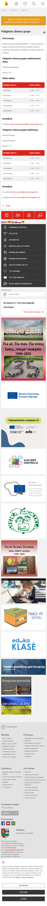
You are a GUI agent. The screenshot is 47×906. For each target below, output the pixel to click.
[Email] (13, 823)
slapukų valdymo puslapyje (25, 877)
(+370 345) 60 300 (10, 848)
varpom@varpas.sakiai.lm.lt (14, 850)
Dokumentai (14, 240)
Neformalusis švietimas (33, 743)
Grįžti (8, 206)
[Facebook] (3, 823)
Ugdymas (24, 10)
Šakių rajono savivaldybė (24, 833)
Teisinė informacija (31, 795)
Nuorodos (28, 772)
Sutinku (24, 899)
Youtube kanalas (16, 277)
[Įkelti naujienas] (16, 3)
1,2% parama (14, 271)
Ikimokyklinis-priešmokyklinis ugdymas (34, 739)
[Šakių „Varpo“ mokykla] (5, 3)
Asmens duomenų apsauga (34, 777)
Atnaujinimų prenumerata (20, 284)
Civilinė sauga (29, 793)
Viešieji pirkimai (7, 785)
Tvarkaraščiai (11, 727)
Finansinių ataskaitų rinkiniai (11, 777)
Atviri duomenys (30, 798)
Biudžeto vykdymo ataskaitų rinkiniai (11, 773)
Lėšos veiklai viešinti (9, 779)
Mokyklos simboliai (8, 746)
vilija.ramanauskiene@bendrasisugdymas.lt (26, 124)
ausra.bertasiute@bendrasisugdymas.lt (25, 197)
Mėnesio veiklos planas (19, 246)
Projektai (13, 234)
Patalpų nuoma (30, 754)
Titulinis (4, 10)
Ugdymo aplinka (7, 741)
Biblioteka (28, 756)
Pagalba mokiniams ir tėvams (34, 746)
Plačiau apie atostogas (32, 312)
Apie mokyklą (6, 738)
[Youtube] (8, 823)
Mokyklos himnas (8, 749)
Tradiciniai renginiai (9, 752)
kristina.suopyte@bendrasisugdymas (24, 192)
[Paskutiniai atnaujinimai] (25, 3)
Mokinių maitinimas (17, 252)
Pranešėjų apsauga (31, 787)
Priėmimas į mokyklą (18, 227)
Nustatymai (23, 886)
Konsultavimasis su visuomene (35, 780)
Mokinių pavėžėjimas (18, 259)
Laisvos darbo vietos (18, 265)
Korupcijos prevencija (32, 790)
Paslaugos (14, 10)
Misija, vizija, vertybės (9, 744)
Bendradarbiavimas (8, 754)
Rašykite (6, 813)
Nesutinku (23, 892)
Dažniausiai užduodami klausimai (32, 784)
